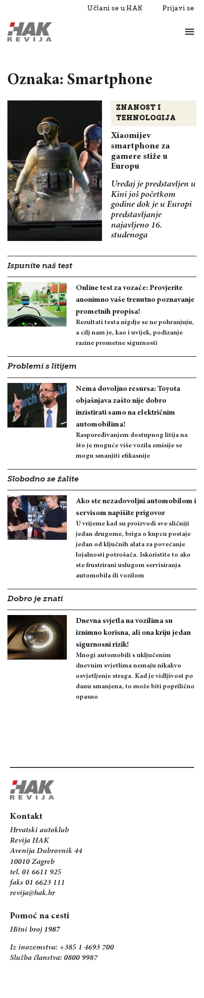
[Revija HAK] (29, 32)
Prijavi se (178, 8)
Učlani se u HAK (115, 8)
